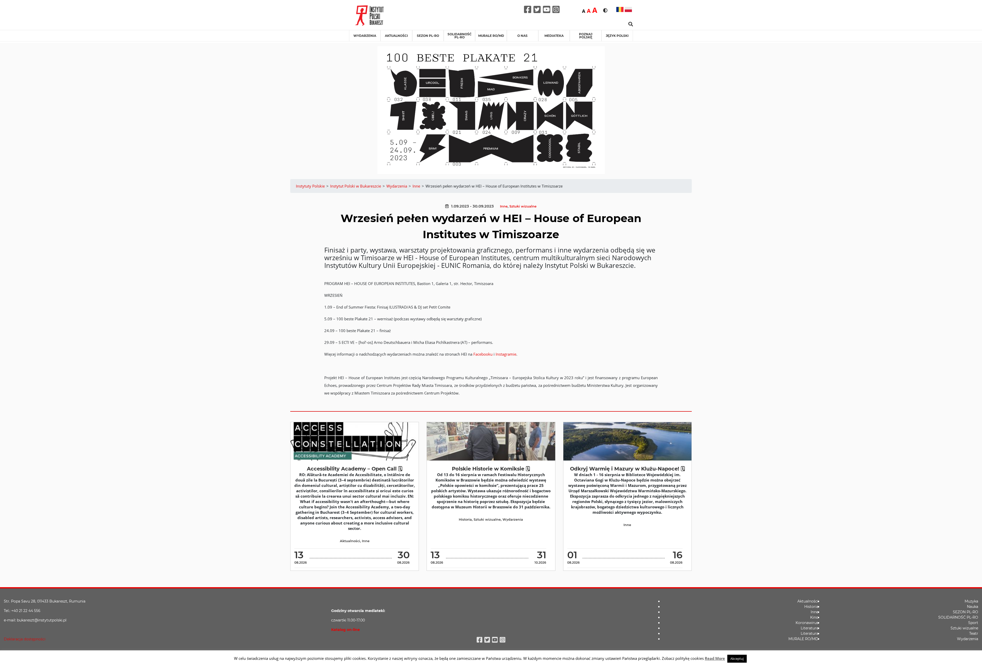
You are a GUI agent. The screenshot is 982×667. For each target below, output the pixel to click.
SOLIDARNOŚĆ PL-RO (460, 35)
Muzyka (971, 601)
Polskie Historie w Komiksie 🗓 (491, 469)
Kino (814, 617)
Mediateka (554, 36)
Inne (504, 206)
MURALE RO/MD (491, 36)
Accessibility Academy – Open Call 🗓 (354, 469)
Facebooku (483, 354)
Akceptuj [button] (737, 658)
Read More (715, 658)
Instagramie (506, 354)
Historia (465, 519)
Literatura (809, 628)
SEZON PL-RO (428, 36)
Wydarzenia (364, 36)
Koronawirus (807, 622)
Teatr (973, 633)
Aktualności (396, 36)
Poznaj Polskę (585, 35)
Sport (973, 622)
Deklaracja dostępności (25, 639)
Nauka (972, 606)
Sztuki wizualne (523, 206)
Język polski (617, 36)
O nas (522, 36)
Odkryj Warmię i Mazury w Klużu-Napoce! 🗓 (627, 469)
